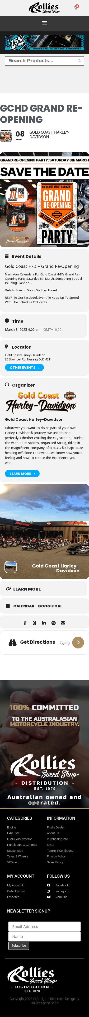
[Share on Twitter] (34, 622)
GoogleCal (50, 606)
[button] (44, 22)
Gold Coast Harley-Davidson (34, 419)
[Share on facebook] (25, 622)
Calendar (23, 606)
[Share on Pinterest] (53, 622)
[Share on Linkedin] (44, 622)
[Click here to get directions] (78, 642)
